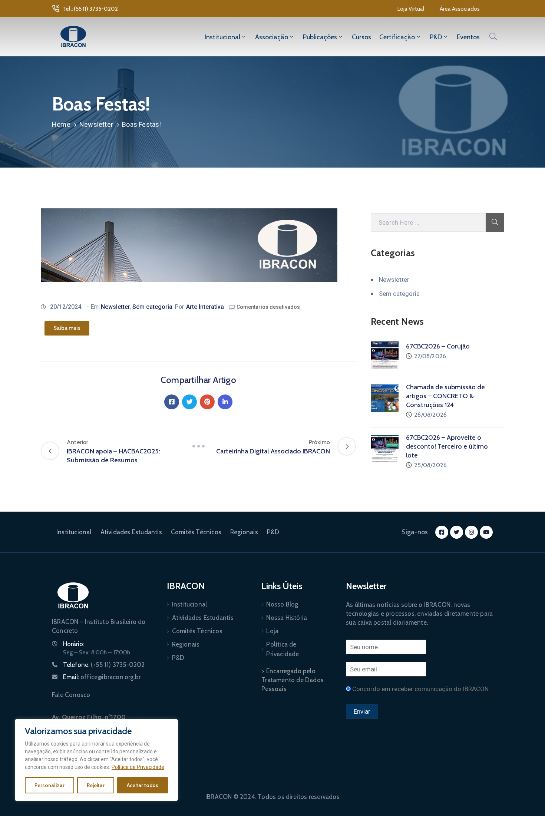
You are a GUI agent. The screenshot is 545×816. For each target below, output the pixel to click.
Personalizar (49, 785)
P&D (436, 37)
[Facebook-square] (441, 532)
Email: (102, 677)
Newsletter (96, 124)
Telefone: (104, 664)
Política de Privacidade (138, 767)
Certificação (397, 37)
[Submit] (495, 222)
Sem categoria (152, 306)
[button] (410, 9)
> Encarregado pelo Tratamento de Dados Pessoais (292, 680)
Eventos (468, 37)
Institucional (222, 37)
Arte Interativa (205, 306)
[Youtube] (486, 532)
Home (61, 124)
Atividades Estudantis (131, 532)
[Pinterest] (207, 401)
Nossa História (286, 617)
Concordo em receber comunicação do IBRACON (420, 689)
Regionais (244, 532)
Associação (271, 37)
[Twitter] (189, 401)
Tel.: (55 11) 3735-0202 (90, 9)
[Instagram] (471, 532)
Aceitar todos (142, 785)
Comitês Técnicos (196, 532)
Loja (272, 631)
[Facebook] (171, 401)
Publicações (320, 37)
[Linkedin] (225, 401)
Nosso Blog (282, 604)
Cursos (361, 37)
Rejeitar (96, 785)
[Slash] (198, 446)
